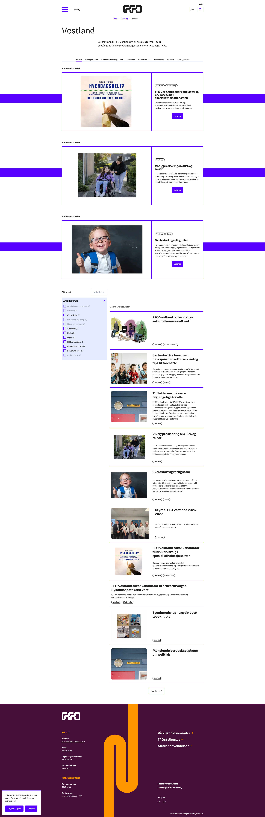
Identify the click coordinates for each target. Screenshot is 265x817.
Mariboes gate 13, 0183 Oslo (73, 741)
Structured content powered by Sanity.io (186, 813)
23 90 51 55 (66, 787)
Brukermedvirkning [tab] (109, 59)
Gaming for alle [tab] (183, 59)
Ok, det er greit (14, 808)
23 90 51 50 (66, 768)
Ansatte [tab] (170, 59)
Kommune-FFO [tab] (144, 59)
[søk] (200, 9)
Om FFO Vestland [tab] (127, 59)
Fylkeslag (124, 19)
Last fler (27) (156, 691)
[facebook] (159, 802)
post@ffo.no (67, 750)
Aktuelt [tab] (79, 59)
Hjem (115, 19)
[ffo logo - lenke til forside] (132, 9)
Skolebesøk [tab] (159, 59)
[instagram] (165, 802)
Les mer (31, 808)
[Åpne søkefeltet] (193, 9)
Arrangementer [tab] (91, 59)
